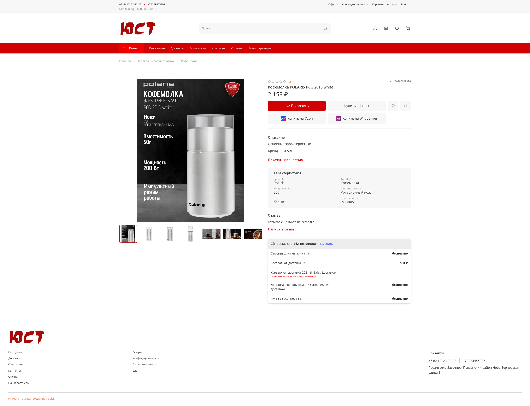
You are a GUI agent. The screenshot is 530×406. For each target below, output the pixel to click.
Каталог (135, 48)
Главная (125, 61)
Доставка (177, 48)
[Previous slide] (125, 150)
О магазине (197, 48)
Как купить (157, 48)
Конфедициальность (355, 4)
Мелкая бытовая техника (156, 61)
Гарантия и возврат (384, 4)
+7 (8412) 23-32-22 (130, 4)
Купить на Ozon (300, 118)
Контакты (218, 48)
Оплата (236, 48)
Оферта (333, 4)
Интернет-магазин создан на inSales (31, 398)
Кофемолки (189, 61)
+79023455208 (156, 4)
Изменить (326, 244)
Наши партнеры (259, 48)
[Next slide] (256, 150)
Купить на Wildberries (360, 118)
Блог (404, 4)
